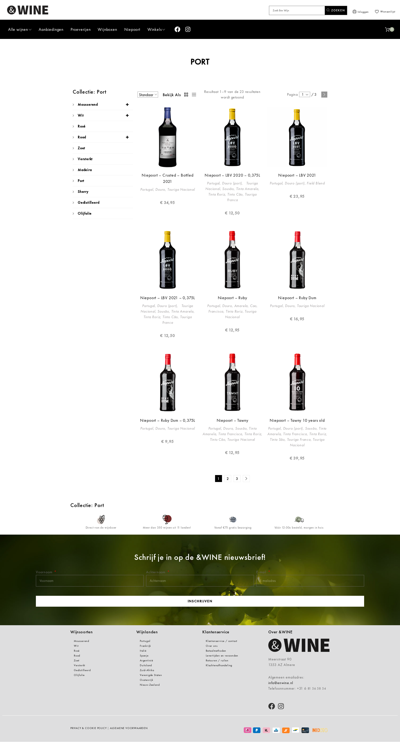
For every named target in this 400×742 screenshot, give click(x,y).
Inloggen (363, 12)
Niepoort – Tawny (232, 420)
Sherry (83, 191)
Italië (143, 651)
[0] (387, 29)
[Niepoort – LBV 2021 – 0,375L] (168, 260)
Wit (81, 115)
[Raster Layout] (186, 94)
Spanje (144, 655)
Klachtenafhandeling (219, 665)
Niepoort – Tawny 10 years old (297, 420)
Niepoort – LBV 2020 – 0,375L (232, 175)
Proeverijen (81, 29)
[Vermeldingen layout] (193, 94)
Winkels (154, 29)
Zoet (81, 148)
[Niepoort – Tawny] (232, 382)
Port (81, 180)
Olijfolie (85, 213)
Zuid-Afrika (147, 670)
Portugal (145, 641)
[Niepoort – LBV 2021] (297, 137)
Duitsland (146, 665)
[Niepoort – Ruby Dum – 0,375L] (168, 382)
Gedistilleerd (88, 202)
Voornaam (44, 572)
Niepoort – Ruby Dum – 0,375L (167, 420)
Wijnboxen (107, 29)
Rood (82, 137)
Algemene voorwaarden (129, 728)
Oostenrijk (146, 680)
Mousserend (88, 104)
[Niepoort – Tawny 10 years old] (297, 382)
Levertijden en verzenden (222, 655)
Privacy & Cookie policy (88, 728)
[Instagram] (188, 29)
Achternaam (156, 572)
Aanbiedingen (51, 29)
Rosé (82, 126)
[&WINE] (28, 10)
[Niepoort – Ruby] (232, 260)
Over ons (211, 646)
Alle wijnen (18, 29)
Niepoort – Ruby (232, 297)
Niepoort (132, 29)
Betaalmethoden (216, 651)
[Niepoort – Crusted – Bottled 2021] (168, 137)
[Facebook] (177, 29)
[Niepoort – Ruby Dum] (297, 260)
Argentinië (146, 660)
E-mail (261, 572)
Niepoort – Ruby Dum (297, 297)
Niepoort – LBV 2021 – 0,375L (167, 297)
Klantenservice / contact (221, 641)
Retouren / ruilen (217, 660)
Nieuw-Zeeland (149, 685)
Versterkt (85, 158)
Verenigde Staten (151, 675)
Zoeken (337, 10)
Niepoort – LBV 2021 (297, 175)
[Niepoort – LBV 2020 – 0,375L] (232, 137)
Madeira (85, 169)
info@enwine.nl (280, 682)
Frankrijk (145, 646)
